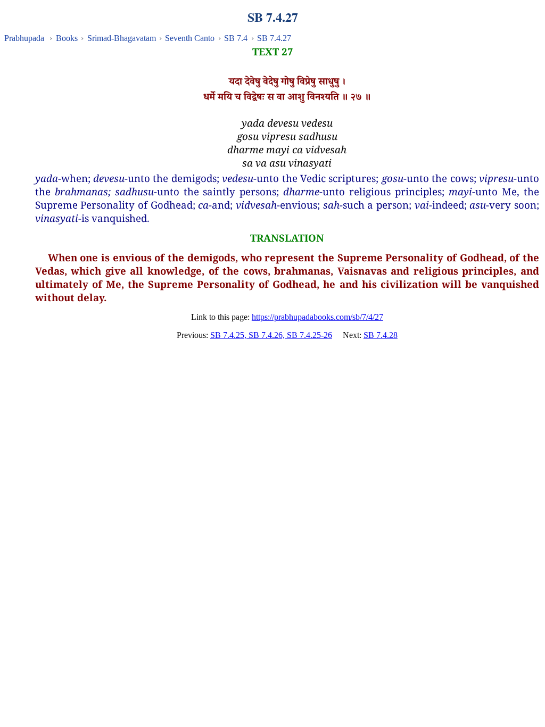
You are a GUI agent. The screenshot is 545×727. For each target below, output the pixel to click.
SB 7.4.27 (274, 38)
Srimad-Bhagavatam (121, 38)
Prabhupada (24, 38)
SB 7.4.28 (381, 335)
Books (67, 38)
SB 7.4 (235, 38)
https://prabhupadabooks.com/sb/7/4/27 (317, 316)
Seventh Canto (189, 38)
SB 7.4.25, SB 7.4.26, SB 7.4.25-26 (271, 335)
